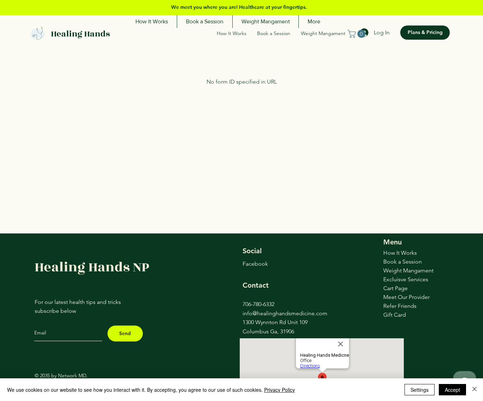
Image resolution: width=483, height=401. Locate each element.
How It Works (400, 252)
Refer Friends (400, 306)
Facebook (255, 263)
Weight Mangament (404, 270)
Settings (420, 389)
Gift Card (394, 314)
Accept (452, 389)
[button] (357, 34)
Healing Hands (80, 34)
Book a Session (402, 261)
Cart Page (395, 288)
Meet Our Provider (404, 297)
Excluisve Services (404, 279)
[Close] (474, 389)
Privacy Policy (279, 389)
